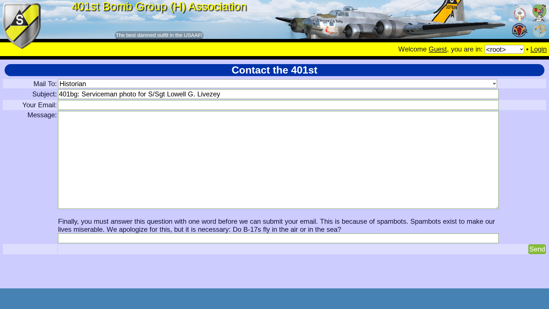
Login (538, 49)
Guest (438, 49)
